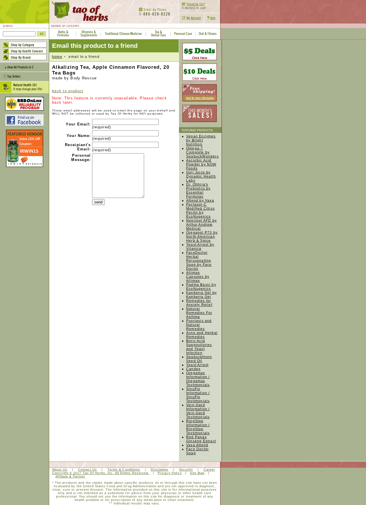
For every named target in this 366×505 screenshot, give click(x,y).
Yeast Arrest (197, 365)
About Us (59, 469)
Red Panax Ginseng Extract (201, 439)
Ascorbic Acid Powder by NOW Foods (201, 164)
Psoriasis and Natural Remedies (199, 325)
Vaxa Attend (197, 445)
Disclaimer (159, 469)
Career (209, 469)
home (57, 57)
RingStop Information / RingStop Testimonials (198, 427)
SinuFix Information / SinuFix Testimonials (198, 395)
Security (186, 469)
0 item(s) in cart (194, 8)
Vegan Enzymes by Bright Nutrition (201, 140)
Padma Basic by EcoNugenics (201, 287)
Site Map (197, 473)
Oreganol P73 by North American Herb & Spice (202, 237)
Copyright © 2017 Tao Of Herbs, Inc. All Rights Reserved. (101, 473)
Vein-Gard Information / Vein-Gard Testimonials (198, 411)
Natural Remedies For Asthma (199, 313)
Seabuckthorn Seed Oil (199, 359)
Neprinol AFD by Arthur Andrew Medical (201, 225)
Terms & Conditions (124, 469)
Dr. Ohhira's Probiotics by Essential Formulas (198, 190)
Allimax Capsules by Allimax (197, 277)
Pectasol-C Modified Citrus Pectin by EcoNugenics (200, 211)
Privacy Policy (170, 473)
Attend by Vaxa (200, 201)
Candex (193, 369)
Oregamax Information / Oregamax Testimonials (198, 379)
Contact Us (87, 469)
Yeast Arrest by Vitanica (200, 247)
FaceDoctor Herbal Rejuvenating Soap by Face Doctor (199, 261)
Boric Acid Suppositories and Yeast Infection (199, 347)
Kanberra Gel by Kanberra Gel (201, 295)
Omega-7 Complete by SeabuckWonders (202, 152)
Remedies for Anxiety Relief (199, 303)
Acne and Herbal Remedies (202, 335)
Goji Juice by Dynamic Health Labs (201, 176)
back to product (67, 91)
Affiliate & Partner (70, 476)
